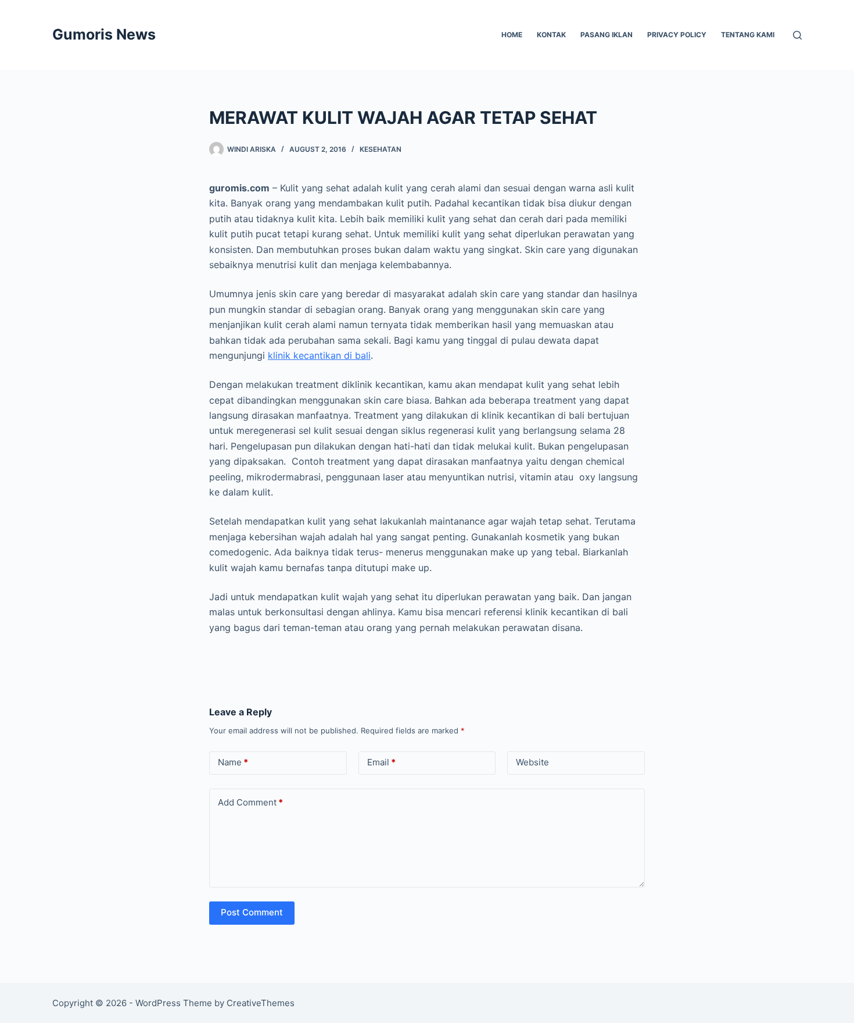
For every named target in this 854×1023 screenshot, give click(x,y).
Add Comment (250, 802)
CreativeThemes (261, 1002)
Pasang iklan (606, 34)
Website (532, 762)
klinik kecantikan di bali (319, 355)
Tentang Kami (747, 34)
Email (381, 762)
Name (233, 762)
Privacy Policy (676, 34)
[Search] (797, 35)
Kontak (551, 34)
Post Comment (252, 912)
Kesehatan (380, 149)
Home (511, 34)
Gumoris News (104, 34)
